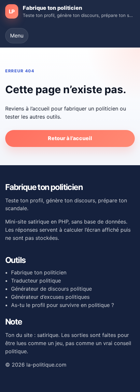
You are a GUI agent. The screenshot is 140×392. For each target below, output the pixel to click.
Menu (16, 35)
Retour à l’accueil (70, 138)
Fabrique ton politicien (38, 272)
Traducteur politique (36, 280)
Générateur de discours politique (51, 288)
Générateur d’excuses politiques (50, 297)
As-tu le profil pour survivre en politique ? (62, 305)
